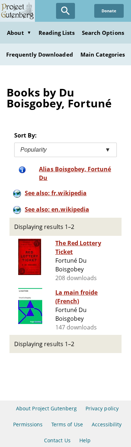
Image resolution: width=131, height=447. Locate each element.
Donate (109, 10)
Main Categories (102, 54)
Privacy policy (102, 408)
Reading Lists (57, 32)
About (19, 32)
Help (85, 440)
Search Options (103, 32)
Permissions (28, 424)
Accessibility (107, 424)
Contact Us (57, 440)
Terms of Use (67, 424)
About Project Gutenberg (46, 408)
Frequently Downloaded (39, 54)
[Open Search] (65, 11)
